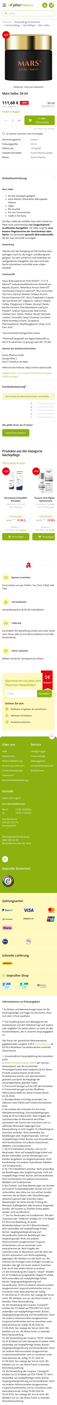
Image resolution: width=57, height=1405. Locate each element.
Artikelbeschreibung (14, 178)
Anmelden (44, 693)
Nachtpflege (29, 25)
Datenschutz (8, 756)
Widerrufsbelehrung (12, 760)
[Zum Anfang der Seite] (52, 736)
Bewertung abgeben (16, 432)
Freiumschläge (38, 756)
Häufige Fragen (38, 751)
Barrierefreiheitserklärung (14, 780)
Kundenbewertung (14, 386)
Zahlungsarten (38, 760)
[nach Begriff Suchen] (5, 13)
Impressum (8, 775)
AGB (4, 751)
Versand (22, 530)
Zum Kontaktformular (13, 803)
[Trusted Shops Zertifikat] (8, 881)
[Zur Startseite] (20, 5)
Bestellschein (37, 770)
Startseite (7, 21)
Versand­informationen (42, 765)
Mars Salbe (44, 25)
